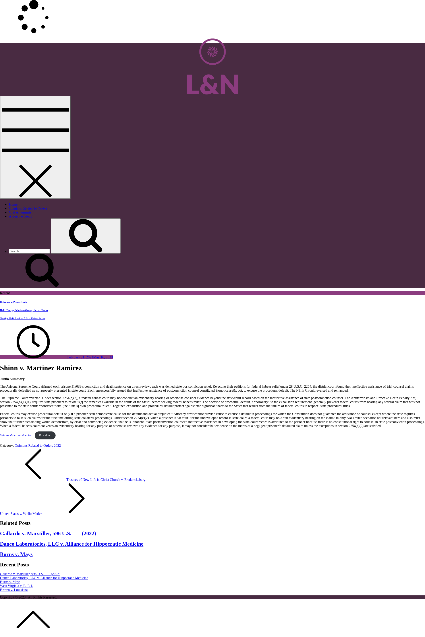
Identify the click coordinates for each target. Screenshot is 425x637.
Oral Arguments (20, 212)
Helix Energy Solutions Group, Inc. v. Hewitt (24, 310)
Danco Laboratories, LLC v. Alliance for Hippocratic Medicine (71, 544)
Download (45, 435)
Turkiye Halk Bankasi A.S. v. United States (22, 318)
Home (13, 204)
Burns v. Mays (16, 554)
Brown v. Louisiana (14, 590)
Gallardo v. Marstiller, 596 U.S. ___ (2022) (48, 533)
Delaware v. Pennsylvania (13, 302)
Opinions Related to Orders (28, 208)
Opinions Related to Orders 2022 (38, 445)
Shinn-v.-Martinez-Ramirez (16, 435)
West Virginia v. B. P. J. (16, 586)
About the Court (20, 216)
